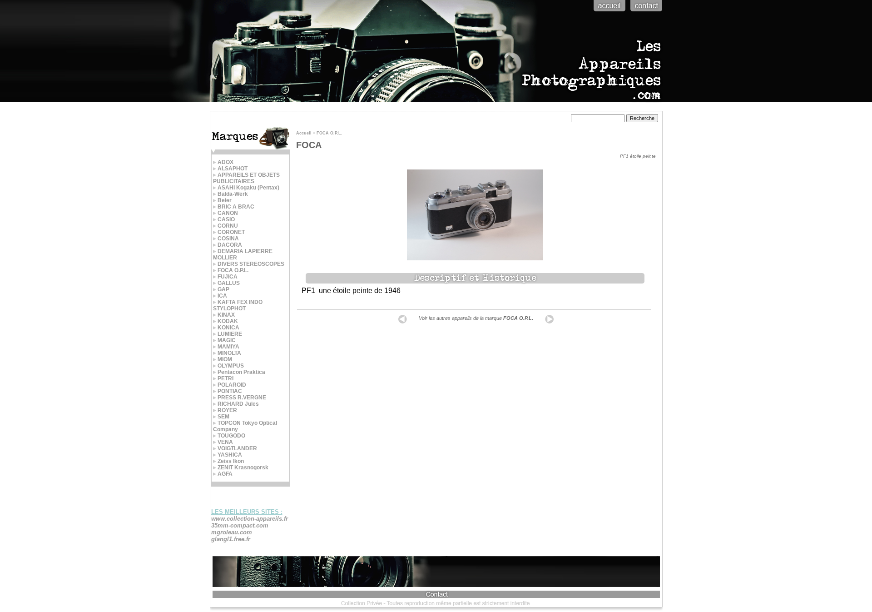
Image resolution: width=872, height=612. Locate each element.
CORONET (231, 232)
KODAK (228, 321)
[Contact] (645, 12)
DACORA (230, 245)
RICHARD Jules (238, 404)
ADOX (225, 162)
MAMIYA (228, 346)
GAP (223, 289)
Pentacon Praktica (241, 372)
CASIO (226, 219)
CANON (228, 213)
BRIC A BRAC (236, 207)
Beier (225, 200)
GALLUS (229, 283)
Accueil (304, 133)
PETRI (225, 378)
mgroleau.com (231, 532)
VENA (225, 442)
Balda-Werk (233, 194)
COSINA (228, 238)
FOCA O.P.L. (233, 270)
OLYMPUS (231, 366)
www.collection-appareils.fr (249, 518)
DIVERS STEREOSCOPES (251, 264)
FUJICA (228, 277)
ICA (222, 296)
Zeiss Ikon (231, 461)
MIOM (225, 359)
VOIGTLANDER (237, 448)
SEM (223, 416)
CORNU (228, 226)
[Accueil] (608, 12)
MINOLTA (229, 353)
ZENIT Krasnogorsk (243, 467)
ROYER (227, 410)
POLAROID (232, 385)
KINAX (226, 315)
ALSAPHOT (233, 168)
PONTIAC (230, 391)
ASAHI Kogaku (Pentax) (248, 187)
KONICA (228, 327)
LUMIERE (230, 334)
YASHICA (230, 455)
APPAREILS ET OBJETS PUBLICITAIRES (246, 178)
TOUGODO (231, 436)
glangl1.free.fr (230, 539)
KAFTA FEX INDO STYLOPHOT (238, 305)
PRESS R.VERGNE (242, 397)
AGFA (225, 474)
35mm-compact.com (239, 525)
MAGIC (227, 340)
